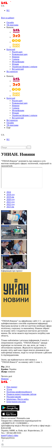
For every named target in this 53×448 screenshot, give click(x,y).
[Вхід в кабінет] (2, 15)
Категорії (11, 49)
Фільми (15, 64)
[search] (2, 132)
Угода (9, 389)
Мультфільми (18, 61)
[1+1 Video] (9, 3)
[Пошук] (29, 147)
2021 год (11, 202)
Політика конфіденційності (19, 392)
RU (8, 10)
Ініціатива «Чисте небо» (18, 399)
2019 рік (10, 197)
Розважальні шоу (20, 54)
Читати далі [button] (6, 376)
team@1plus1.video (9, 435)
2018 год (11, 194)
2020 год (11, 199)
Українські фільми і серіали (24, 66)
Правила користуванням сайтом (21, 394)
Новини (15, 57)
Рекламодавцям (14, 397)
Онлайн (10, 22)
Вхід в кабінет (7, 18)
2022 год (11, 204)
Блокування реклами (16, 401)
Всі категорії (18, 69)
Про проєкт (12, 387)
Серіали (15, 59)
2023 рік (10, 207)
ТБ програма (12, 25)
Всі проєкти (12, 71)
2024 (9, 192)
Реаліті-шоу (17, 52)
